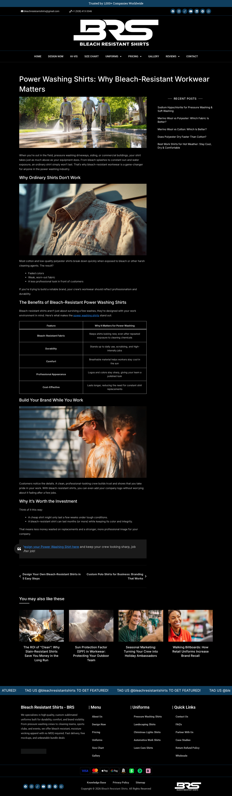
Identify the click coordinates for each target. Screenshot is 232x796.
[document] (116, 398)
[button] (156, 364)
